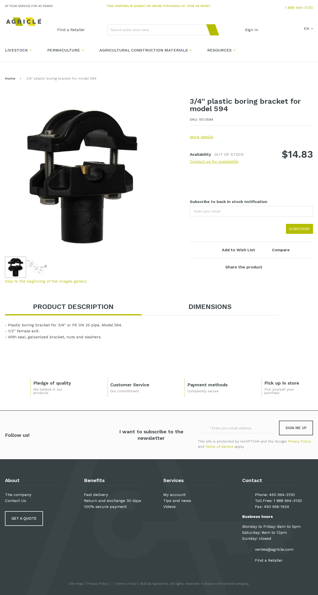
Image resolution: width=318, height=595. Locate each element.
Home (10, 78)
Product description (73, 306)
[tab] (73, 306)
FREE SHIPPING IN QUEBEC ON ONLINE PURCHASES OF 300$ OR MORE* (159, 6)
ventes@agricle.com (274, 549)
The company (18, 494)
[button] (37, 267)
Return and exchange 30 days (112, 500)
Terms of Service (219, 446)
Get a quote (24, 518)
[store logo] (23, 22)
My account (174, 494)
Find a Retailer (269, 560)
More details (201, 137)
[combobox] (161, 29)
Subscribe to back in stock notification (228, 201)
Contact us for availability (214, 161)
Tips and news (177, 500)
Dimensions (210, 306)
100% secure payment (105, 506)
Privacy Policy (299, 441)
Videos (169, 506)
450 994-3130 (282, 494)
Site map (76, 584)
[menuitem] (71, 30)
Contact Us (15, 500)
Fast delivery (96, 494)
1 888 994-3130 (299, 7)
